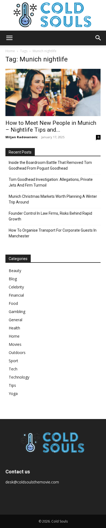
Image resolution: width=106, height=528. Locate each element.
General (15, 319)
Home (10, 51)
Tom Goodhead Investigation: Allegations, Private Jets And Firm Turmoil (51, 182)
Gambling (17, 311)
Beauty (15, 270)
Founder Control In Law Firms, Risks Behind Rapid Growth (50, 216)
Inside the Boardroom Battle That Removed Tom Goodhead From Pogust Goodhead (50, 165)
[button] (9, 38)
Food (13, 303)
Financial (16, 295)
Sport (13, 360)
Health (14, 328)
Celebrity (16, 287)
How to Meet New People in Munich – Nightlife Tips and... (50, 126)
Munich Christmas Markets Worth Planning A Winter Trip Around (53, 199)
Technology (19, 377)
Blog (13, 278)
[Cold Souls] (53, 15)
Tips (12, 385)
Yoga (13, 393)
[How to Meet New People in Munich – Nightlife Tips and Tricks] (53, 92)
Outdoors (17, 352)
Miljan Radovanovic (21, 137)
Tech (13, 368)
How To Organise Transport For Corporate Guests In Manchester (52, 233)
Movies (15, 344)
